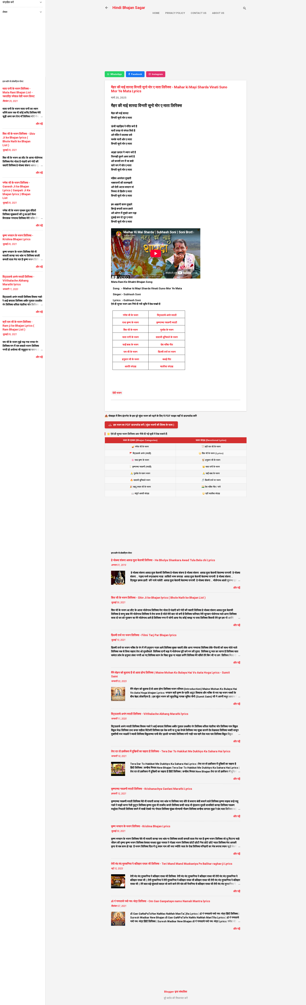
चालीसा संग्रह (166, 366)
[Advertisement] (176, 45)
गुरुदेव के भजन (166, 329)
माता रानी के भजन (130, 337)
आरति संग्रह (130, 366)
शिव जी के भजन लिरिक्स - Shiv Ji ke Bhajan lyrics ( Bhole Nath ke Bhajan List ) (158, 597)
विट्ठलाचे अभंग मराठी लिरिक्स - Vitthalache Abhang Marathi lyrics (149, 713)
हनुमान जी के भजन (130, 359)
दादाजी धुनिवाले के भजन (167, 337)
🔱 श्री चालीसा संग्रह (211, 493)
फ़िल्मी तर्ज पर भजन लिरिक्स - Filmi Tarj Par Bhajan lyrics (143, 635)
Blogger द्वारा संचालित (175, 991)
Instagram (157, 74)
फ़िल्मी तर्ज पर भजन (167, 351)
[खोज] (245, 9)
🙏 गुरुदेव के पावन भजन (140, 473)
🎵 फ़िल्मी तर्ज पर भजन (211, 480)
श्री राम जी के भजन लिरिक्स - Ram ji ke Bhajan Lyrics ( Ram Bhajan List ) (18, 325)
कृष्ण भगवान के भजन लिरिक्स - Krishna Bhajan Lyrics (140, 826)
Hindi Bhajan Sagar (128, 7)
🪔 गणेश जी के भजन (140, 446)
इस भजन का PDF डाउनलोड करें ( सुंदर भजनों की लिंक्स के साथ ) (143, 424)
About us (218, 13)
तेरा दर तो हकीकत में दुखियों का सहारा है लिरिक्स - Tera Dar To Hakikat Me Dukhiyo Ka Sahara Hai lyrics (170, 751)
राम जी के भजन (130, 351)
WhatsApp (116, 74)
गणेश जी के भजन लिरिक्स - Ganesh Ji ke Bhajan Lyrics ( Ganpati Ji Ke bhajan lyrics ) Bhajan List (16, 190)
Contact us (198, 13)
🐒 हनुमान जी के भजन (211, 460)
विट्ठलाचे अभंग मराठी (167, 315)
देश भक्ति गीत (167, 344)
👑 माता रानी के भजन (211, 466)
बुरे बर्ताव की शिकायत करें (176, 998)
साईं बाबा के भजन (130, 344)
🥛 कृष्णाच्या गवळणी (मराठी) (140, 466)
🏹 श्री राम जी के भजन (211, 446)
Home (156, 13)
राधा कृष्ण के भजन (130, 322)
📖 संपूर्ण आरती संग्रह (140, 493)
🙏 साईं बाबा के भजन (211, 473)
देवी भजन (117, 392)
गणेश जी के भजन (130, 315)
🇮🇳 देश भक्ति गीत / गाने (211, 486)
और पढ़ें (236, 587)
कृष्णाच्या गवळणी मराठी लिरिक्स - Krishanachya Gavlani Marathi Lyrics (151, 788)
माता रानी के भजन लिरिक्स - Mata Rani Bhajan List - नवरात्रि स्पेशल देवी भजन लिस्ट (19, 92)
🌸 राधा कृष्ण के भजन (140, 460)
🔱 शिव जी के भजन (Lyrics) (211, 453)
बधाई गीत (167, 359)
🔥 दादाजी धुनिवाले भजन (140, 480)
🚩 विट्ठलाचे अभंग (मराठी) (140, 453)
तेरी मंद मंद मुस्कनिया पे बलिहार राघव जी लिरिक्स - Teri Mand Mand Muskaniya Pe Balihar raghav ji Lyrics (171, 863)
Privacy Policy (175, 13)
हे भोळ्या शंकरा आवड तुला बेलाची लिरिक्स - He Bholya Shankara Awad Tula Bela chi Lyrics (163, 560)
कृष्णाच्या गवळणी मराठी (166, 322)
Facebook (136, 74)
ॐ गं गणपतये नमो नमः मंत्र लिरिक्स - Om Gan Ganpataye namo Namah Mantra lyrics (160, 901)
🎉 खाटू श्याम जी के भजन (140, 486)
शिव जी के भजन (130, 329)
